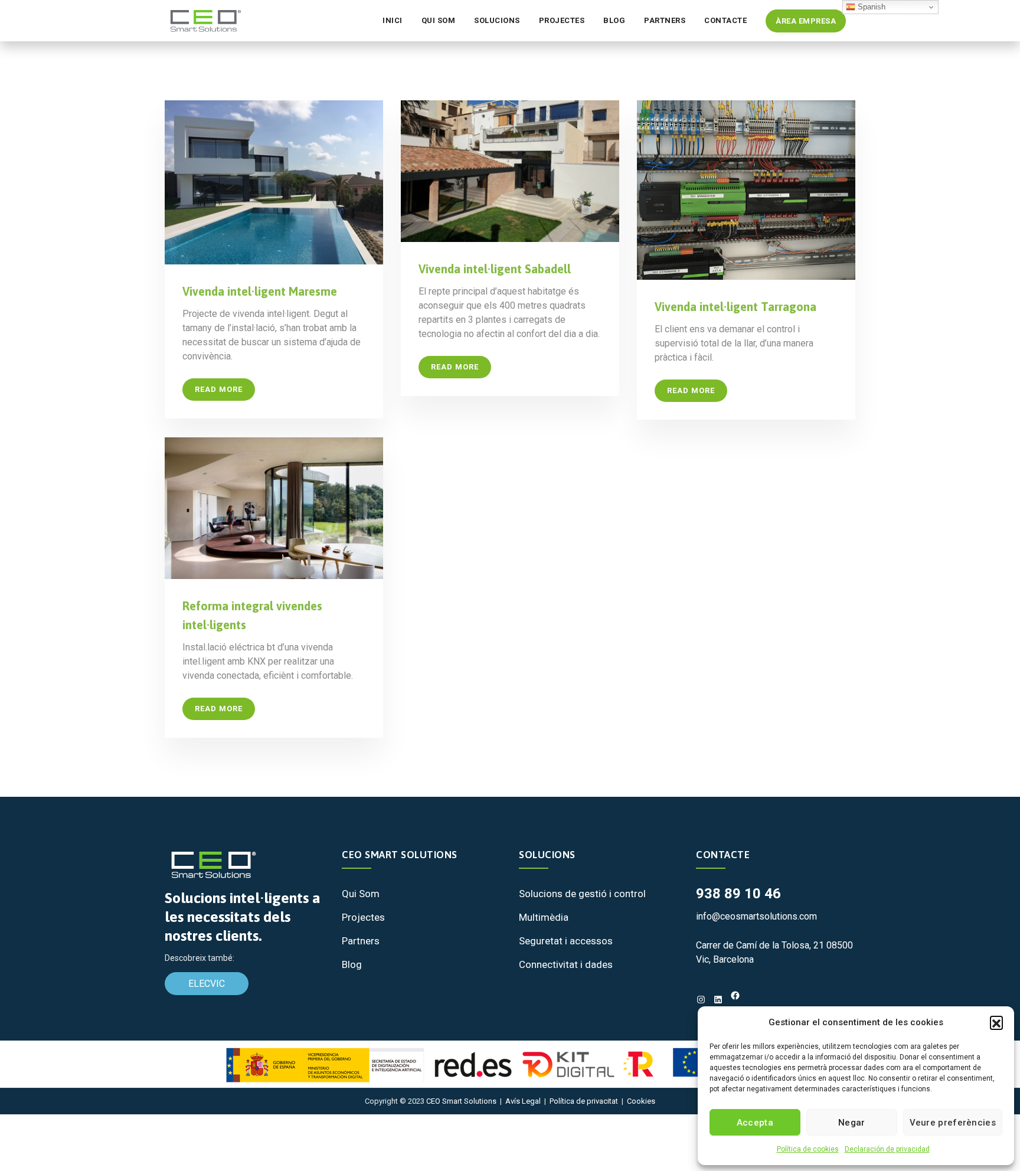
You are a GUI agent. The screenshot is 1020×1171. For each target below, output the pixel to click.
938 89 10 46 (738, 893)
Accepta (755, 1122)
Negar (851, 1122)
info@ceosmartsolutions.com (756, 916)
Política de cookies (808, 1149)
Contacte (725, 20)
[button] (996, 1022)
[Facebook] (735, 995)
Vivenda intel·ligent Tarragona (735, 306)
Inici (392, 20)
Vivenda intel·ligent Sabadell (495, 269)
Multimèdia (543, 917)
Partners (664, 20)
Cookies (641, 1101)
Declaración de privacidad (887, 1149)
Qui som (438, 20)
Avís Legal (523, 1101)
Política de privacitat (584, 1101)
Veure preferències (953, 1122)
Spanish (870, 6)
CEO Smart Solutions (461, 1101)
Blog (614, 20)
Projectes (562, 20)
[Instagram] (701, 1000)
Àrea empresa (806, 21)
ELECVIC (206, 983)
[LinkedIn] (718, 1000)
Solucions (497, 20)
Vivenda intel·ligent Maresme (259, 291)
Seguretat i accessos (566, 941)
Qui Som (361, 893)
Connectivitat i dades (566, 964)
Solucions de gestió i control (582, 893)
